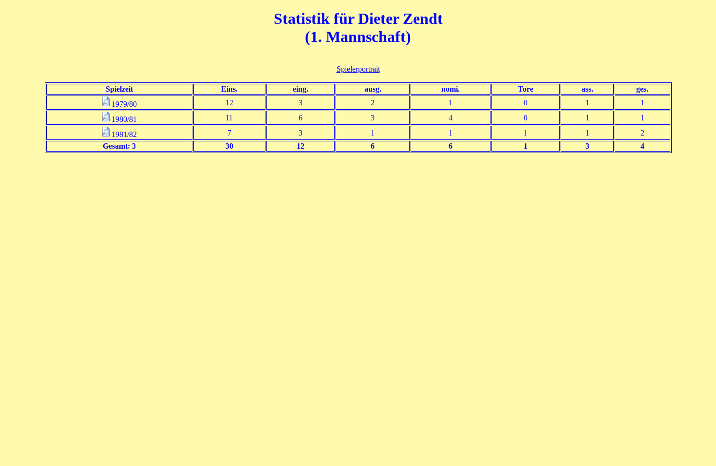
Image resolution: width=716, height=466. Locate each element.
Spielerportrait (358, 69)
